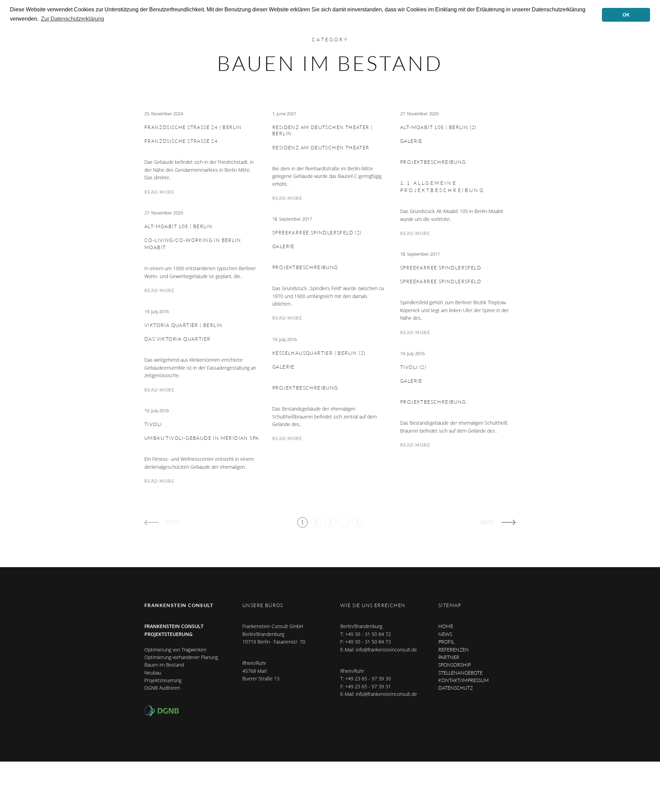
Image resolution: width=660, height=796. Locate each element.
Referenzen (453, 649)
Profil (446, 642)
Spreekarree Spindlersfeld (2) (317, 232)
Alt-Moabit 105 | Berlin (178, 226)
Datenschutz (455, 688)
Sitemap (449, 605)
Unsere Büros (262, 605)
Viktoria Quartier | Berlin (183, 325)
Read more (159, 192)
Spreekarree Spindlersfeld (440, 267)
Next (487, 522)
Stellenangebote (460, 673)
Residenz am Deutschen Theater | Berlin (322, 130)
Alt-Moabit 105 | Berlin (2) (438, 127)
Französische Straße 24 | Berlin (193, 127)
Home (445, 626)
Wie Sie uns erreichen (372, 605)
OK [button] (626, 15)
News (445, 634)
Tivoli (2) (413, 367)
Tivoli (153, 424)
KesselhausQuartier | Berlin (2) (318, 353)
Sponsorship (454, 665)
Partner (448, 657)
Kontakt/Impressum (463, 680)
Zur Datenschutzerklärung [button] (72, 19)
